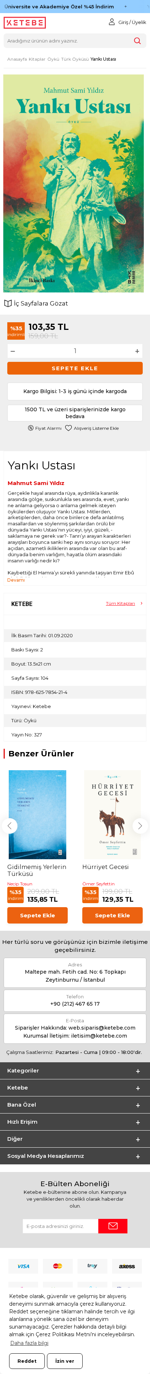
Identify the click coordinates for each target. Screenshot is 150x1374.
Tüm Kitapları (120, 603)
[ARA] (137, 41)
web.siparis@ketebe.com (101, 1028)
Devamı (16, 580)
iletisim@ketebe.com (99, 1035)
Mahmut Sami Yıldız (36, 483)
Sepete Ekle (75, 368)
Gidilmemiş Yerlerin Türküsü (36, 870)
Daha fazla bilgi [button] (29, 1343)
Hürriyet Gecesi (105, 867)
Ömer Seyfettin (98, 883)
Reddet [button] (26, 1361)
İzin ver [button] (64, 1361)
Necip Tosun (19, 883)
